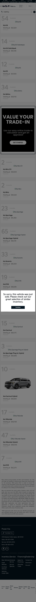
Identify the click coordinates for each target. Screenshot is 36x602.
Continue (18, 307)
